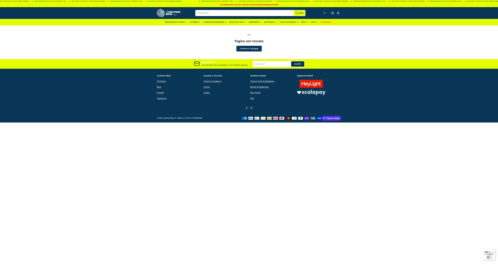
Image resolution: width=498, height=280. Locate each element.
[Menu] (493, 250)
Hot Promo (325, 22)
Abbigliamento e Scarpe (175, 22)
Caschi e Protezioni (288, 22)
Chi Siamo (161, 81)
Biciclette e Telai (236, 22)
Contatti (160, 93)
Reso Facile (255, 93)
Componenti (254, 22)
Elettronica (269, 22)
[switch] (489, 257)
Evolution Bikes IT (169, 118)
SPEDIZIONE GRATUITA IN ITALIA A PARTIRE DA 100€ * (46, 1)
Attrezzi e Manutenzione (213, 22)
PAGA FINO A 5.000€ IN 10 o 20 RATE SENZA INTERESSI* (84, 1)
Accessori (194, 22)
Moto (303, 22)
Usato (313, 22)
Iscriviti (298, 64)
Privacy (207, 87)
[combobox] (250, 13)
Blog (159, 87)
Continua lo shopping (249, 48)
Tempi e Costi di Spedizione (262, 81)
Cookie (207, 93)
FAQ (252, 98)
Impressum (162, 98)
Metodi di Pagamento (259, 87)
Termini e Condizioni (212, 81)
